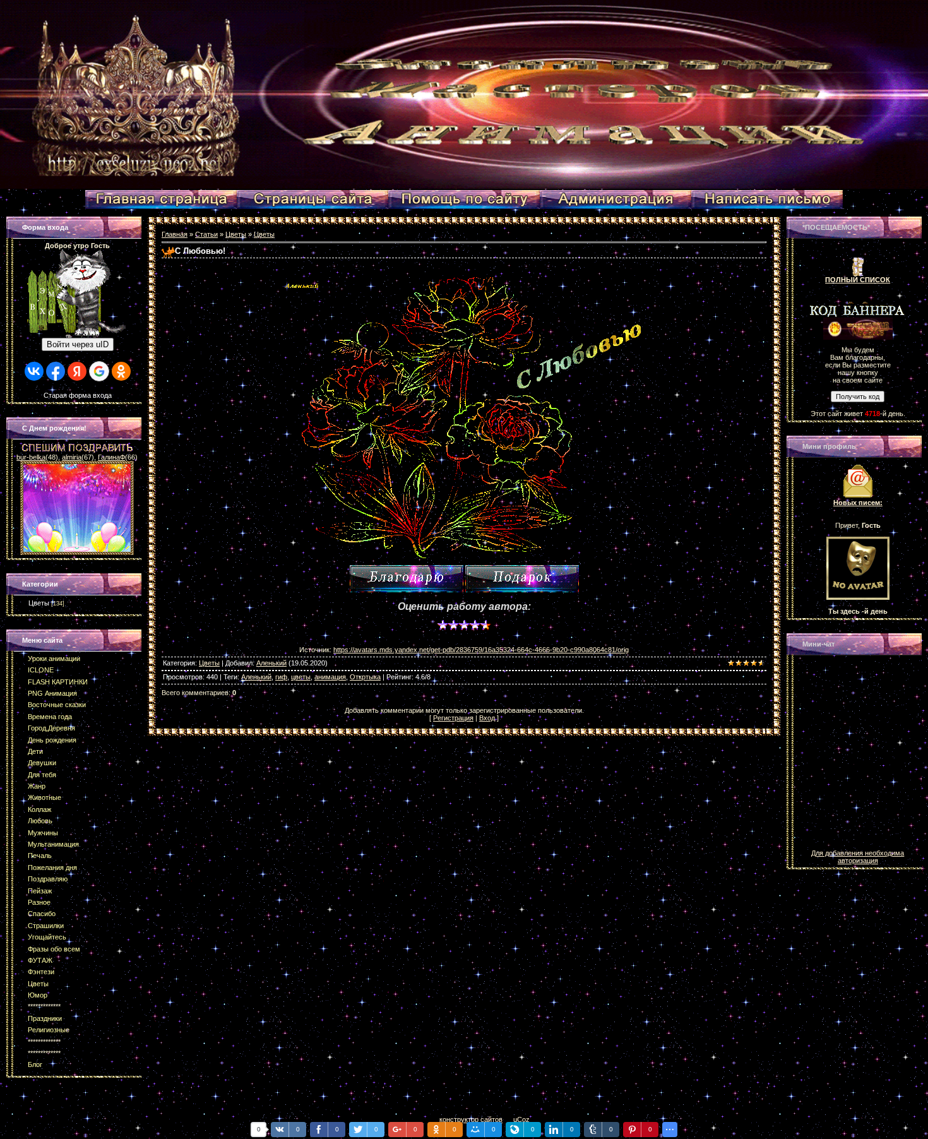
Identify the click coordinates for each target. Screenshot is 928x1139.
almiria (71, 457)
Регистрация (453, 718)
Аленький (271, 663)
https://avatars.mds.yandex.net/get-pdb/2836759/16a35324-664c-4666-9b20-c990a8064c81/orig (481, 649)
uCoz (521, 1119)
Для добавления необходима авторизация (857, 856)
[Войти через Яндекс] (77, 371)
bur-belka (30, 457)
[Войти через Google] (99, 371)
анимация (330, 677)
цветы (301, 677)
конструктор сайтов (471, 1119)
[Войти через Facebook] (55, 371)
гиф (281, 677)
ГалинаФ (111, 457)
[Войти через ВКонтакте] (34, 371)
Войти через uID (78, 344)
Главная (174, 234)
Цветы (38, 603)
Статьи (206, 234)
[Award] (522, 578)
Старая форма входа (78, 395)
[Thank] (406, 578)
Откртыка (365, 677)
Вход (487, 718)
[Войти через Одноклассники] (121, 371)
